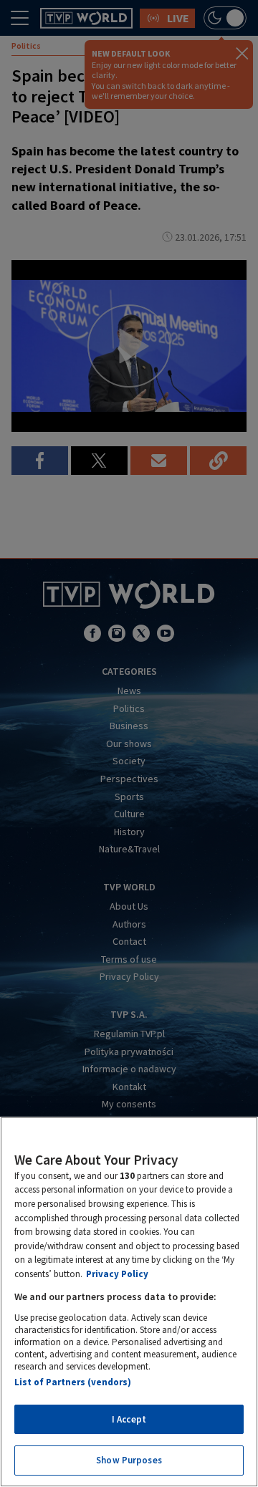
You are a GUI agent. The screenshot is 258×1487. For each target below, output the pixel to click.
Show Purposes (129, 1460)
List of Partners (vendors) (72, 1382)
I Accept (129, 1419)
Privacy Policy (117, 1274)
